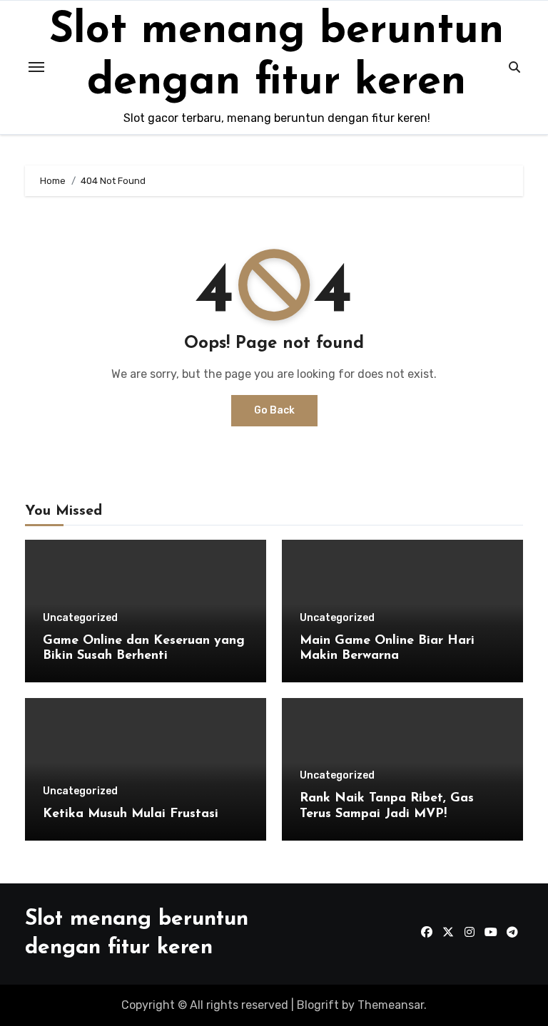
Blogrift (318, 1005)
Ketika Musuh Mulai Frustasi (130, 814)
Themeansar (390, 1005)
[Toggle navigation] (36, 67)
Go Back (274, 410)
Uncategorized (80, 618)
